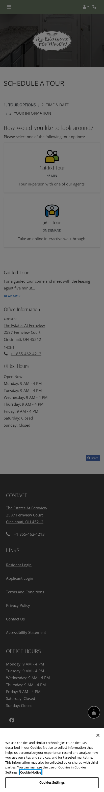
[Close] (97, 735)
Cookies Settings (52, 782)
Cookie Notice (30, 772)
